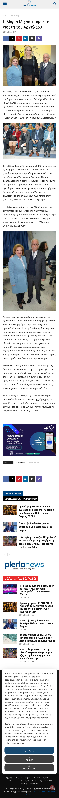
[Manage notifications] (52, 787)
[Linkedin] (25, 38)
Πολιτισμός (37, 780)
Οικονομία (18, 780)
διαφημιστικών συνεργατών (18, 740)
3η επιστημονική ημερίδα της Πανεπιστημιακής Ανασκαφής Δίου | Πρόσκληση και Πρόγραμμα (37, 637)
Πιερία (27, 777)
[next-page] (9, 554)
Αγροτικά (47, 777)
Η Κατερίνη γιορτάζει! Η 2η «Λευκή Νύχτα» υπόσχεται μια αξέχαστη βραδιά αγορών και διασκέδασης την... (35, 654)
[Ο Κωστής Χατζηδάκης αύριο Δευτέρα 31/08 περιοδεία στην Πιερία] (10, 527)
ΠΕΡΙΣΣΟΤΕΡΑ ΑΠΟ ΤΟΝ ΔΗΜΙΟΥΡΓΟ (20, 498)
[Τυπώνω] (32, 38)
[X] (12, 38)
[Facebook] (6, 38)
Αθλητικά (48, 780)
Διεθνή (24, 783)
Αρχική (6, 15)
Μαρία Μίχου (34, 462)
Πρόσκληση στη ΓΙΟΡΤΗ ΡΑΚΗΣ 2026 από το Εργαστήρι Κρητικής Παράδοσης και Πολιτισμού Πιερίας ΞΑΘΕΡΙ (37, 607)
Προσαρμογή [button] (29, 768)
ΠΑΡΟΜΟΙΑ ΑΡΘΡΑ (13, 493)
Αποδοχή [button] (29, 751)
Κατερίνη (15, 15)
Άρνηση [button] (29, 760)
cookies (36, 740)
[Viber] (39, 38)
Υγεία (27, 780)
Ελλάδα (8, 780)
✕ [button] (53, 672)
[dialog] (29, 721)
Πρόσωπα (34, 783)
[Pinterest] (19, 38)
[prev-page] (4, 554)
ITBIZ (34, 791)
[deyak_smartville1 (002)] (29, 440)
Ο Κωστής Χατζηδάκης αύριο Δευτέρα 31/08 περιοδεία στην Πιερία (35, 527)
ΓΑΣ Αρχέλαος (20, 462)
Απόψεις (36, 777)
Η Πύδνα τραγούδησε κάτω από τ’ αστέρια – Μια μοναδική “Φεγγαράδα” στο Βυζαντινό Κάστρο (37, 590)
